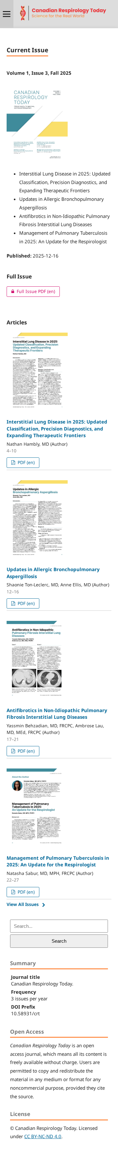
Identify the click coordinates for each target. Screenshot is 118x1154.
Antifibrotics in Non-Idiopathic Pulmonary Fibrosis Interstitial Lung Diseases (57, 713)
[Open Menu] (7, 14)
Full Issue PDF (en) (31, 291)
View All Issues (23, 904)
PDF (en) (25, 462)
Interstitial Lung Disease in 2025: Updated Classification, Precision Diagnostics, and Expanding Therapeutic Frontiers (57, 428)
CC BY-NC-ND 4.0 (42, 1136)
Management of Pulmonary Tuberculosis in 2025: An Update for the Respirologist (58, 861)
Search (59, 941)
